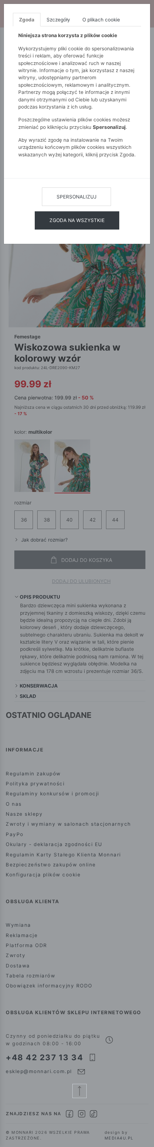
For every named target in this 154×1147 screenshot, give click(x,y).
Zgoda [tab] (26, 19)
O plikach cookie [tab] (101, 19)
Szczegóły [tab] (58, 19)
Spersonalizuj (76, 197)
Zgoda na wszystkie (77, 220)
